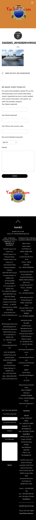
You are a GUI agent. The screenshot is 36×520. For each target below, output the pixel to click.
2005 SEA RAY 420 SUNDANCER (17, 73)
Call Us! (26, 415)
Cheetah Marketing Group (21, 233)
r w (18, 47)
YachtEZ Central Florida (26, 506)
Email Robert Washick (26, 513)
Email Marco (26, 499)
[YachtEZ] (17, 25)
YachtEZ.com (16, 231)
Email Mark (26, 434)
